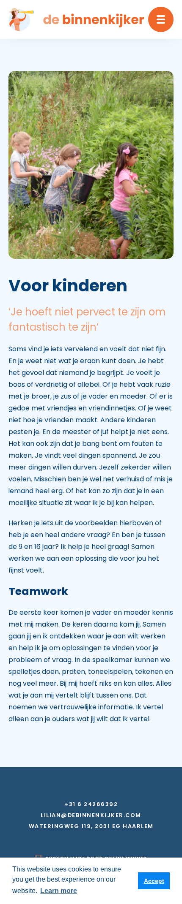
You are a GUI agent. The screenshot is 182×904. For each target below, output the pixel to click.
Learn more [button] (58, 890)
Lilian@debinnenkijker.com (91, 815)
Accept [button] (154, 880)
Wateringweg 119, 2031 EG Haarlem (91, 826)
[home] (76, 19)
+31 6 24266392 (91, 804)
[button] (161, 19)
